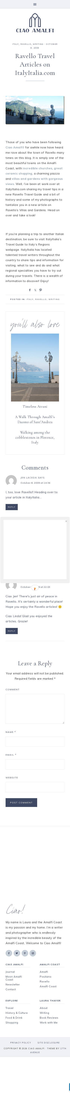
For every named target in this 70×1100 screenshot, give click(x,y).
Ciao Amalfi (35, 23)
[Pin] (40, 290)
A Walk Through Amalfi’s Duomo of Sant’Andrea (35, 419)
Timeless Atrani (35, 406)
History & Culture (17, 1012)
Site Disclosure (49, 1042)
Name (11, 732)
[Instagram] (33, 953)
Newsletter (13, 984)
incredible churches (37, 168)
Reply (11, 507)
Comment (13, 689)
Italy (15, 44)
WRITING (38, 44)
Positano (46, 976)
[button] (35, 4)
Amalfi (44, 971)
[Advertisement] (35, 866)
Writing (44, 1012)
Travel (10, 1007)
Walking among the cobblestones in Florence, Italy (35, 437)
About (44, 1007)
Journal (10, 971)
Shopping (12, 1022)
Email (11, 754)
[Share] (29, 290)
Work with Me (49, 1022)
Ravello (26, 44)
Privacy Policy (20, 1042)
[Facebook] (9, 953)
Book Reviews (49, 1017)
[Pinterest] (25, 953)
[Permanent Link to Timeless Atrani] (35, 400)
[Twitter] (17, 953)
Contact (11, 989)
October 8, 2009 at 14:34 (35, 482)
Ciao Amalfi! (15, 147)
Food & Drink (14, 1017)
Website (12, 777)
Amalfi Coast (48, 986)
